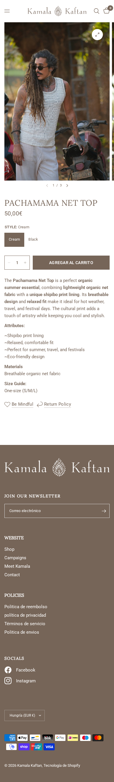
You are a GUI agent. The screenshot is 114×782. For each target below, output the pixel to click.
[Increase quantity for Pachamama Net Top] (25, 262)
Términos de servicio (24, 623)
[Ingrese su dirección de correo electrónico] (104, 511)
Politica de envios (21, 632)
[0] (105, 11)
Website (14, 537)
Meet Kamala (17, 566)
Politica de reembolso (25, 606)
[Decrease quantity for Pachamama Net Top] (9, 262)
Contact (12, 574)
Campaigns (15, 557)
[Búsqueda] (96, 11)
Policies (14, 595)
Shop (9, 549)
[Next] (67, 186)
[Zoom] (97, 34)
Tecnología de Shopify (62, 765)
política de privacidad (25, 615)
